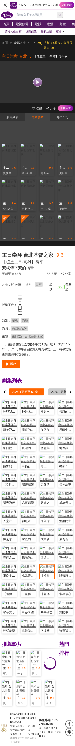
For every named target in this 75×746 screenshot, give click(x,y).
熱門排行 (63, 117)
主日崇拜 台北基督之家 (27, 336)
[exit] (5, 5)
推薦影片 (38, 117)
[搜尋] (60, 15)
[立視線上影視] (7, 15)
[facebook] (69, 724)
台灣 (39, 284)
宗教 (15, 320)
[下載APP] (65, 108)
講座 (25, 320)
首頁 (5, 42)
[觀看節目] (37, 82)
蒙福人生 (20, 42)
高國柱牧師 (19, 328)
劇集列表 (12, 117)
